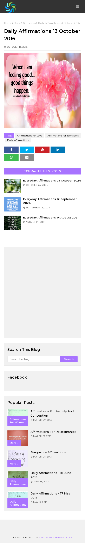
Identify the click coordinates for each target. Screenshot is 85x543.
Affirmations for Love (29, 135)
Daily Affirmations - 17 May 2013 (50, 496)
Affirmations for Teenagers (63, 135)
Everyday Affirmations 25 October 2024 (52, 180)
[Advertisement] (42, 292)
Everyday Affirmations (55, 537)
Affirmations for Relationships (53, 432)
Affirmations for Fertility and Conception (52, 413)
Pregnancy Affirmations (48, 452)
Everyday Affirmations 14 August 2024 (51, 217)
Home (7, 22)
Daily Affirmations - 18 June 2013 (51, 475)
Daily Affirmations (25, 22)
